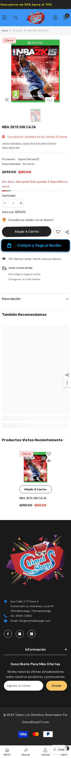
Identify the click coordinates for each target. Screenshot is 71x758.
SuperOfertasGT (28, 159)
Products (17, 30)
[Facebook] (8, 634)
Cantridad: (9, 195)
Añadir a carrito (27, 231)
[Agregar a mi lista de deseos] (58, 232)
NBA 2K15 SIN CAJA (33, 498)
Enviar (56, 686)
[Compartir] (66, 232)
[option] (35, 70)
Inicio (5, 30)
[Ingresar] (55, 17)
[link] (35, 418)
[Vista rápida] (49, 461)
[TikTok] (32, 634)
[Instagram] (20, 634)
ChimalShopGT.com (35, 722)
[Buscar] (15, 17)
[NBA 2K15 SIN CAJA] (35, 467)
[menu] (4, 17)
